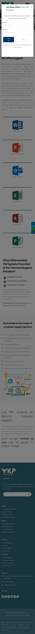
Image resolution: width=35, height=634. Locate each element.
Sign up (8, 39)
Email (4, 29)
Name (5, 22)
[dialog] (17, 317)
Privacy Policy (25, 45)
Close (23, 39)
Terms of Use (17, 47)
